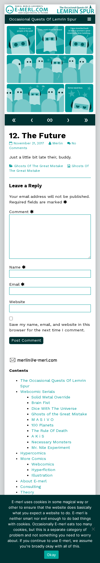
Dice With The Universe (54, 408)
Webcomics (42, 464)
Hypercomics (33, 453)
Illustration (41, 475)
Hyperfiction (43, 469)
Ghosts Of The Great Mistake (38, 166)
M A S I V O (42, 419)
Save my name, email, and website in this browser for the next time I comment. (49, 327)
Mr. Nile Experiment (50, 447)
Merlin (57, 143)
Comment (22, 211)
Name (18, 267)
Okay (51, 554)
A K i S (37, 436)
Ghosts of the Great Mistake (59, 414)
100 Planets (42, 425)
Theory (27, 492)
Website (17, 302)
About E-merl (33, 481)
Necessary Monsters (51, 442)
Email (18, 284)
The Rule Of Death (49, 430)
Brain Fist (40, 402)
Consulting (30, 486)
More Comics (33, 458)
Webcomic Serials (37, 391)
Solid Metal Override (50, 397)
